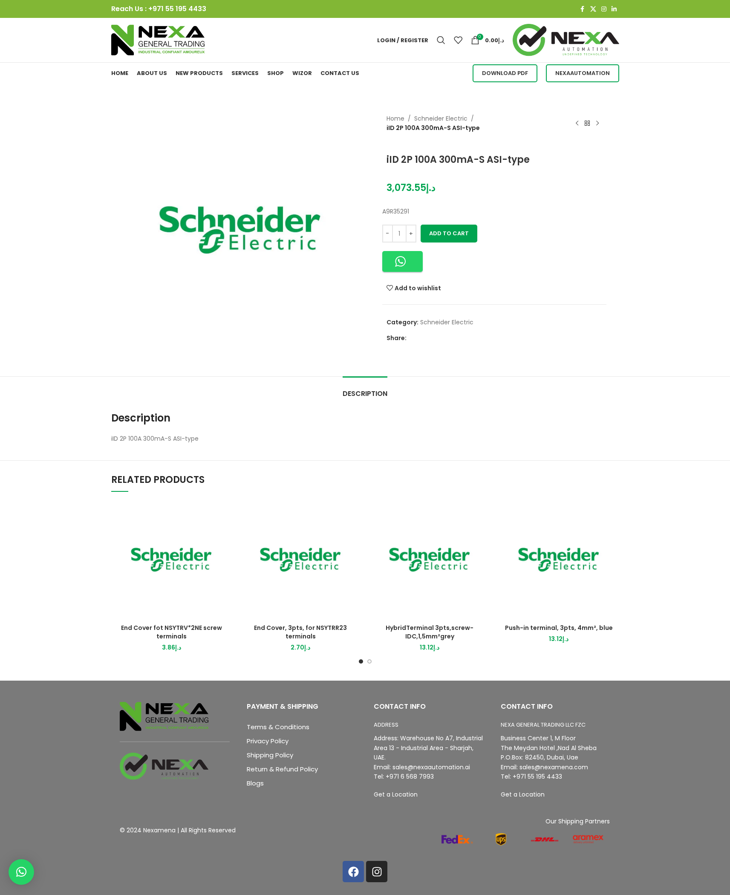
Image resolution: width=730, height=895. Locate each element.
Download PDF (505, 73)
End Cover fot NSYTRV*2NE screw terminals (171, 632)
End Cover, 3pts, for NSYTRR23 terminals (300, 632)
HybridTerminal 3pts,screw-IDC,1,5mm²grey (429, 632)
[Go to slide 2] (369, 661)
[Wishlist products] (458, 40)
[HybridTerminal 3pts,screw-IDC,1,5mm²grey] (429, 559)
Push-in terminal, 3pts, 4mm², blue (559, 628)
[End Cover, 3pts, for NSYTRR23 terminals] (300, 559)
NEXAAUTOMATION (582, 73)
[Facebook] (353, 871)
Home (395, 118)
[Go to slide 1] (361, 661)
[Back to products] (587, 123)
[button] (402, 261)
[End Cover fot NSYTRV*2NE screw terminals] (171, 559)
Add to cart (449, 233)
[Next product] (597, 123)
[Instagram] (376, 871)
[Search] (441, 40)
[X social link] (593, 9)
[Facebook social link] (582, 9)
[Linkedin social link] (614, 9)
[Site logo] (158, 39)
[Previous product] (577, 123)
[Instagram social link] (604, 9)
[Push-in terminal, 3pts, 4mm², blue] (559, 559)
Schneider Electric (440, 118)
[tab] (365, 389)
